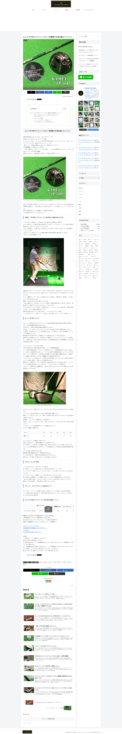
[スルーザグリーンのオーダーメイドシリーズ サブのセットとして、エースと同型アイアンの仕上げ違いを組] (97, 119)
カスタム (42, 562)
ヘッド (30, 562)
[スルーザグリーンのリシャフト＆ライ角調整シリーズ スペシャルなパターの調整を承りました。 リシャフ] (86, 103)
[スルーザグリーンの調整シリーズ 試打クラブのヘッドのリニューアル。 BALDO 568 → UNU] (86, 119)
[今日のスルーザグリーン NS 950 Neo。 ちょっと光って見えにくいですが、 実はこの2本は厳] (97, 114)
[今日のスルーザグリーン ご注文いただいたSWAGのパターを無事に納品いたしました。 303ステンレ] (80, 125)
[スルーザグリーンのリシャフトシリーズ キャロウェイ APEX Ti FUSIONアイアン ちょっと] (91, 108)
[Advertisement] (61, 22)
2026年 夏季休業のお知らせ (86, 46)
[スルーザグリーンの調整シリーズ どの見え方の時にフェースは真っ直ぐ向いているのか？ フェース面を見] (91, 119)
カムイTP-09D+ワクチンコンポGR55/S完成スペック (44, 121)
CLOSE (64, 108)
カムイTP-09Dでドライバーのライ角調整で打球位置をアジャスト (47, 112)
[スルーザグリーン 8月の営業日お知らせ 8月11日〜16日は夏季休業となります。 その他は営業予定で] (91, 103)
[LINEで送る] (34, 99)
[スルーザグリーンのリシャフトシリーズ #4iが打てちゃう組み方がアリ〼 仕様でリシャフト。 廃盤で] (91, 114)
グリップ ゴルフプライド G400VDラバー (42, 120)
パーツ (25, 562)
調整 (37, 562)
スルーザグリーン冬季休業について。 (88, 55)
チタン (56, 562)
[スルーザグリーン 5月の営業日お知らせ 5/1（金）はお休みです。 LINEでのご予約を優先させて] (91, 125)
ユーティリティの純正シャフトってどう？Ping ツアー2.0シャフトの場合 (88, 65)
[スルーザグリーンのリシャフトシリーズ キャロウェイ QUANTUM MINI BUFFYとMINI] (80, 114)
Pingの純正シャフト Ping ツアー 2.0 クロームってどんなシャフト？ (89, 51)
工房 (34, 562)
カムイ (47, 562)
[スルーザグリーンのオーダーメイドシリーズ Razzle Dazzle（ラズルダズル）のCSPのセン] (97, 103)
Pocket (28, 99)
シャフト (51, 562)
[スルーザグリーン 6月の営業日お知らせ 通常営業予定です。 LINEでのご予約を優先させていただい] (80, 119)
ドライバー (61, 562)
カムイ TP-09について (38, 116)
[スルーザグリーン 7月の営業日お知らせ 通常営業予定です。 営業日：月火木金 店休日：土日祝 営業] (97, 108)
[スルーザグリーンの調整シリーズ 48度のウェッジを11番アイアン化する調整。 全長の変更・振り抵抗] (86, 114)
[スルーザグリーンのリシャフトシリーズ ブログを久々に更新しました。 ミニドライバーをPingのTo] (80, 108)
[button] (65, 92)
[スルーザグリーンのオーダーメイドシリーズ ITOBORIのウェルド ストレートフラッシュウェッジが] (86, 125)
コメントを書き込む (48, 719)
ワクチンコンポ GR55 (38, 118)
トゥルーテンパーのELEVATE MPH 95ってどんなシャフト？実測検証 (88, 59)
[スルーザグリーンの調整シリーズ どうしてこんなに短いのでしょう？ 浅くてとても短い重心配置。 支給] (97, 125)
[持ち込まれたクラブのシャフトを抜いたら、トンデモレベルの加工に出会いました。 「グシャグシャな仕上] (86, 108)
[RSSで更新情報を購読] (50, 581)
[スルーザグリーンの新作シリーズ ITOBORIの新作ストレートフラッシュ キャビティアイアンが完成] (80, 103)
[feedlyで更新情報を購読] (47, 581)
